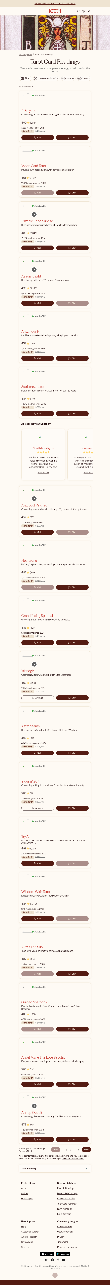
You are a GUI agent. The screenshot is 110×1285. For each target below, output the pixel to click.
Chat (74, 137)
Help (23, 1226)
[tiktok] (58, 1261)
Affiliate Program (29, 1236)
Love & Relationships (67, 1193)
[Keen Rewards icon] (83, 11)
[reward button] (83, 11)
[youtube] (63, 1261)
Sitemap (25, 1247)
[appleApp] (47, 1255)
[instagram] (46, 1261)
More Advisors (64, 1214)
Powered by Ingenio (67, 1247)
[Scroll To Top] (55, 1275)
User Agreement (65, 1231)
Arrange (39, 697)
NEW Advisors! (64, 1208)
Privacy (60, 1236)
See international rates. (73, 1158)
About (24, 1188)
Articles (24, 1193)
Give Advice (27, 1241)
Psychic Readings (65, 1188)
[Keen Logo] (55, 11)
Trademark (62, 1241)
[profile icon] (89, 11)
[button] (86, 1168)
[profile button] (89, 11)
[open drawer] (20, 11)
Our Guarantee (64, 1226)
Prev (56, 1149)
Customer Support (30, 1231)
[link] (34, 214)
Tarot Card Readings (66, 1203)
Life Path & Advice (66, 1198)
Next (86, 1149)
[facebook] (52, 1261)
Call (39, 137)
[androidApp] (63, 1255)
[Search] (78, 11)
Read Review (43, 472)
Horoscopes (27, 1198)
